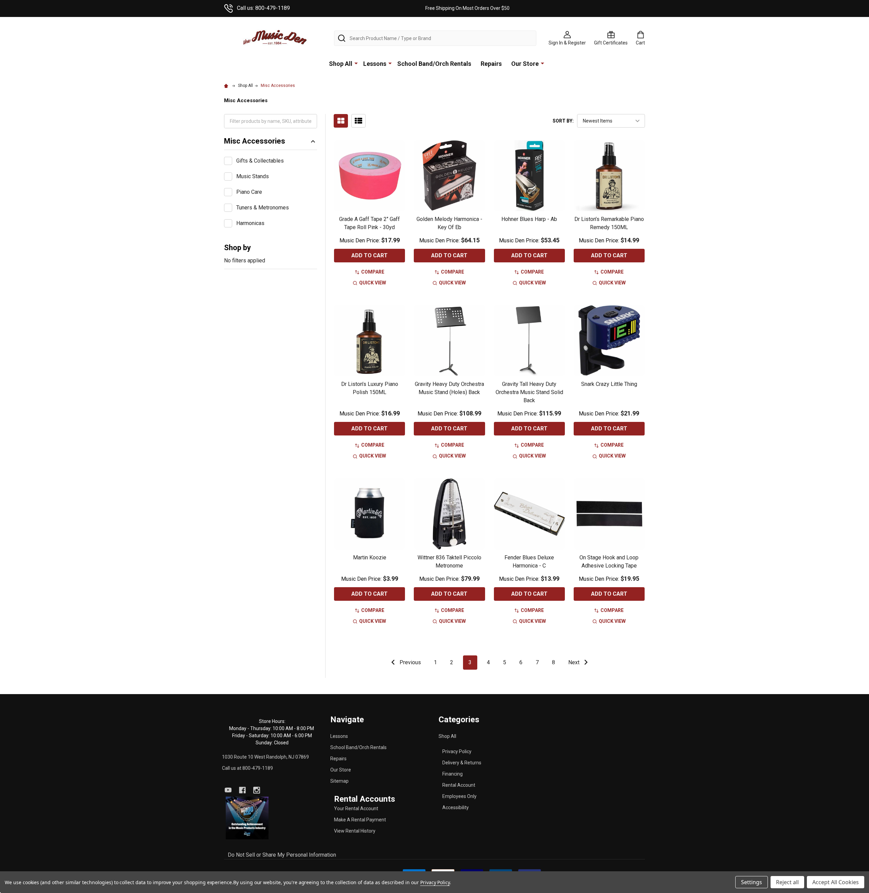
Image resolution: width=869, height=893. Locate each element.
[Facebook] (242, 790)
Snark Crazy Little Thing (609, 384)
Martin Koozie (369, 557)
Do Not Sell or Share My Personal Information (282, 855)
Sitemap (339, 781)
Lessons (374, 63)
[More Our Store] (542, 63)
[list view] (358, 121)
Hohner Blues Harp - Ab (529, 219)
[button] (247, 818)
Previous (409, 662)
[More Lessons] (390, 63)
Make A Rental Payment (360, 819)
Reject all (787, 882)
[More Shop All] (356, 63)
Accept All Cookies (835, 882)
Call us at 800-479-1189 (247, 768)
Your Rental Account (356, 808)
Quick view (372, 282)
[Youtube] (228, 790)
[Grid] (341, 121)
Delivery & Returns (461, 762)
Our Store (525, 63)
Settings (751, 882)
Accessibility (455, 807)
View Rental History (354, 831)
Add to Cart (369, 255)
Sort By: (563, 121)
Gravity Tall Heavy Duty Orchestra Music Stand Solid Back (529, 392)
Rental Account (458, 785)
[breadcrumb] (227, 85)
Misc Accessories (254, 141)
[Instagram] (257, 790)
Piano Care (249, 192)
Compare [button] (372, 272)
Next (574, 662)
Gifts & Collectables (260, 160)
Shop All (340, 63)
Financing (452, 774)
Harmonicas (250, 223)
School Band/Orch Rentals (434, 63)
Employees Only (459, 796)
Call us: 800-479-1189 (263, 8)
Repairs (491, 63)
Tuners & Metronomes (262, 207)
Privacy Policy (457, 751)
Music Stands (252, 176)
